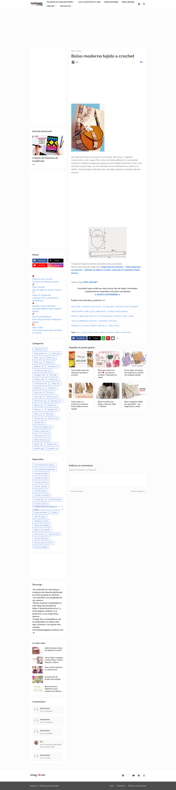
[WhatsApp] (103, 338)
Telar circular (39, 534)
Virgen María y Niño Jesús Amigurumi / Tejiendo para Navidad (99, 312)
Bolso (79, 51)
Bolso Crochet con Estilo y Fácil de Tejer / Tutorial (107, 404)
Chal (52, 375)
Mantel (38, 405)
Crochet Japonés (40, 486)
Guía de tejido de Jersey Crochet (46, 290)
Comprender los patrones (112, 267)
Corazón (53, 379)
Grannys (51, 397)
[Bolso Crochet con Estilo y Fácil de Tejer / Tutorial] (107, 391)
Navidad (53, 409)
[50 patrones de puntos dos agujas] (37, 679)
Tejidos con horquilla (42, 530)
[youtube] (133, 776)
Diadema (39, 388)
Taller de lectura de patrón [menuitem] (60, 2)
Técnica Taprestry (41, 538)
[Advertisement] (88, 28)
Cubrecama (40, 384)
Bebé (56, 353)
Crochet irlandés (54, 499)
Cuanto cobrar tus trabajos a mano (45, 508)
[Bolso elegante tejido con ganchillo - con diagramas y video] (134, 391)
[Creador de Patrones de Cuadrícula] (47, 145)
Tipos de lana (53, 534)
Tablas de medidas (41, 525)
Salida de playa (41, 440)
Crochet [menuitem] (51, 6)
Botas (49, 362)
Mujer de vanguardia (41, 295)
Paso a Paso (37, 327)
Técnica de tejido (40, 547)
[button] (139, 4)
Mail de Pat (40, 401)
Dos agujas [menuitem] (65, 6)
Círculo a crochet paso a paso (45, 282)
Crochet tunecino (41, 504)
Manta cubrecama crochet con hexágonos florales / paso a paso (102, 316)
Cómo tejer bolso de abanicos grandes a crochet (80, 372)
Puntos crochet (41, 431)
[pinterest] (139, 776)
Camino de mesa (42, 371)
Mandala (56, 401)
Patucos (39, 418)
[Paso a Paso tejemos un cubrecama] (37, 669)
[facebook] (123, 776)
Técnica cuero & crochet (43, 543)
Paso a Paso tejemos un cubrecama (53, 668)
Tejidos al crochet (106, 332)
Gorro (38, 397)
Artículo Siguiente (137, 491)
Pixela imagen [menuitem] (128, 2)
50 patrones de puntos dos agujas (52, 678)
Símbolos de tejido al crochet (98, 270)
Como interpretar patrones (44, 469)
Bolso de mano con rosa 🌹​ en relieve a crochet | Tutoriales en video (107, 373)
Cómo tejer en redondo (121, 270)
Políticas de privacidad (137, 786)
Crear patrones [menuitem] (111, 2)
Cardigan (39, 375)
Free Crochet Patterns (41, 317)
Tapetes (52, 444)
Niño (49, 414)
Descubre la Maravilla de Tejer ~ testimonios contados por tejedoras (104, 307)
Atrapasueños (40, 353)
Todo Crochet (38, 287)
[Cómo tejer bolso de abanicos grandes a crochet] (81, 359)
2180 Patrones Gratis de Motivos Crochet (53, 649)
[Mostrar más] (117, 338)
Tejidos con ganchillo (122, 332)
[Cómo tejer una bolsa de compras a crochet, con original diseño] (134, 359)
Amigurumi (40, 349)
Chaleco (39, 379)
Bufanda (38, 366)
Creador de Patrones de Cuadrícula (45, 159)
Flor (49, 392)
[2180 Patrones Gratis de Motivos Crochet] (37, 650)
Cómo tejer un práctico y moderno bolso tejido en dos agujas (79, 405)
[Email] (113, 338)
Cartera (84, 332)
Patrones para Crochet (42, 279)
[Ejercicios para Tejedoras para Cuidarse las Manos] (37, 689)
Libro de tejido (39, 517)
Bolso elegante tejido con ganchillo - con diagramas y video (133, 404)
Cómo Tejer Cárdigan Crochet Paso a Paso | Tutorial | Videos (54, 660)
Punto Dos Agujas (42, 427)
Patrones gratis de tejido (49, 786)
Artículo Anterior (77, 491)
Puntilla (39, 422)
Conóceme (121, 786)
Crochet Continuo (41, 482)
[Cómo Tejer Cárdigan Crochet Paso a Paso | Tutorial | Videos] (37, 660)
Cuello (55, 384)
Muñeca (38, 409)
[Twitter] (128, 776)
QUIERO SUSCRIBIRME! (107, 294)
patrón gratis (93, 332)
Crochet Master (40, 491)
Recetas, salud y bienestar (43, 306)
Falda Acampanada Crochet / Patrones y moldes (94, 321)
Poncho (53, 418)
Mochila (51, 405)
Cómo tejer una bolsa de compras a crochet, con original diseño (134, 372)
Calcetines (53, 366)
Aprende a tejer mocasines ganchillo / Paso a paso (95, 326)
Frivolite (54, 512)
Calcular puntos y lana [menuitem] (89, 2)
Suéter (38, 444)
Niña (38, 414)
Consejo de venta (41, 478)
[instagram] (144, 776)
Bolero (51, 358)
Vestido (39, 448)
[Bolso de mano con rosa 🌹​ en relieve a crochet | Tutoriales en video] (107, 359)
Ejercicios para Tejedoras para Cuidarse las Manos (53, 688)
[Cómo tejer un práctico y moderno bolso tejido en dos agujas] (81, 391)
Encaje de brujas (40, 512)
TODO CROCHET (90, 282)
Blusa (38, 358)
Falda (38, 392)
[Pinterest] (108, 338)
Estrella (52, 388)
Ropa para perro (41, 435)
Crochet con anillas (41, 495)
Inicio (73, 51)
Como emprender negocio (44, 465)
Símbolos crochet (41, 521)
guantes (52, 448)
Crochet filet (39, 499)
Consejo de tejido (41, 473)
